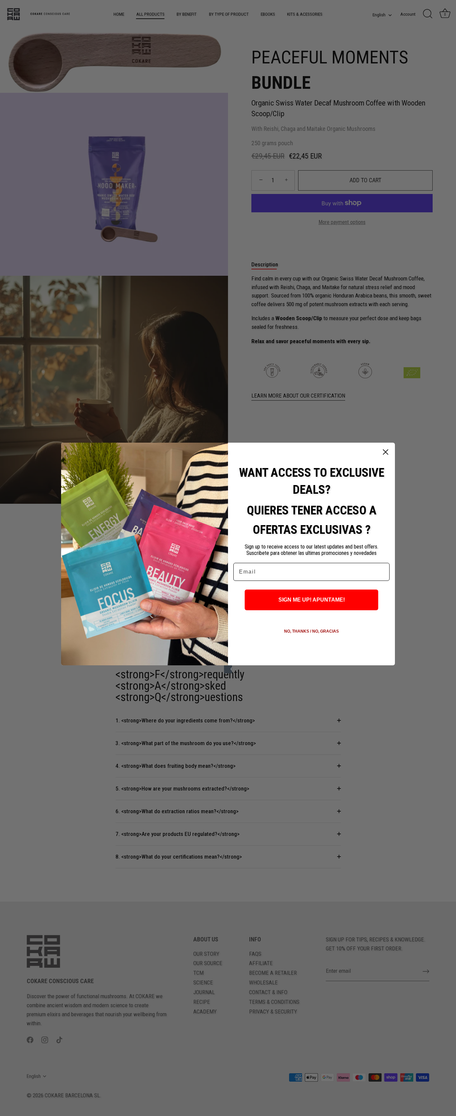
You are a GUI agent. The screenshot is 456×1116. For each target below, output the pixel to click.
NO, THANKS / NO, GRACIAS (311, 631)
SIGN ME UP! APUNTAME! (311, 600)
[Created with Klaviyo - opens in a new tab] (228, 669)
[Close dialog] (386, 452)
